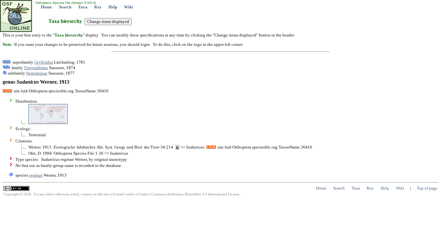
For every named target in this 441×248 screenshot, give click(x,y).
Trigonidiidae (36, 67)
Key (98, 7)
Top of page (427, 188)
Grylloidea (43, 62)
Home (46, 7)
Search (65, 7)
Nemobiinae (36, 73)
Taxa (82, 7)
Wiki (128, 7)
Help (112, 7)
